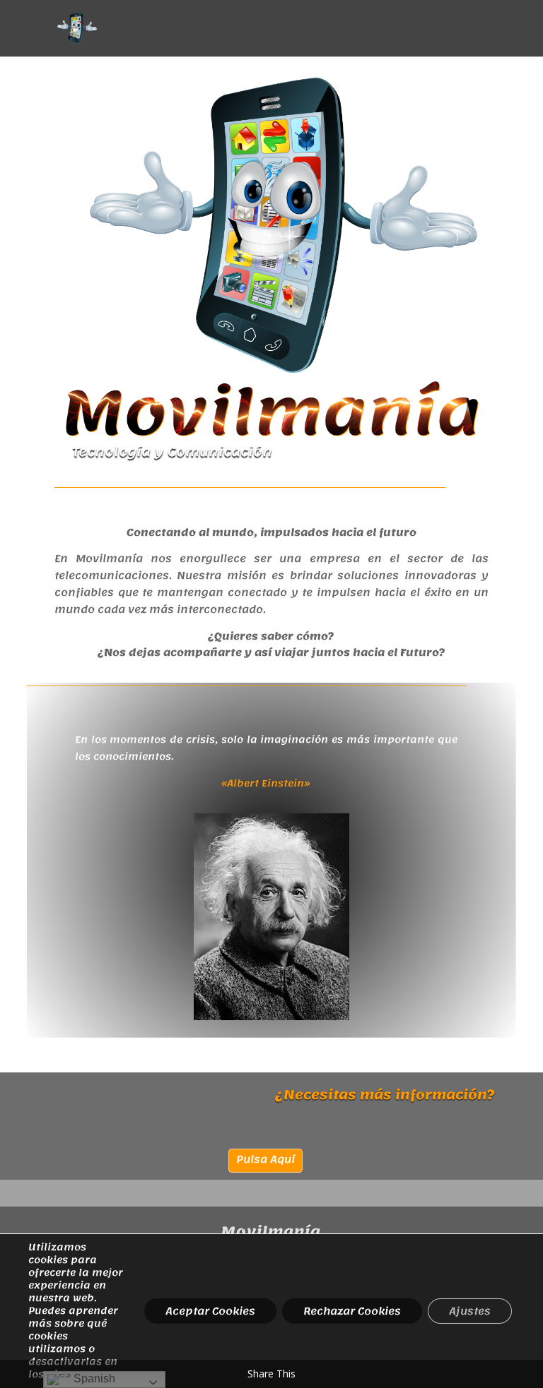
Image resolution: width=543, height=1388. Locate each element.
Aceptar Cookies (210, 1311)
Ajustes (470, 1311)
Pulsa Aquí (265, 1159)
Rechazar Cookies (352, 1311)
